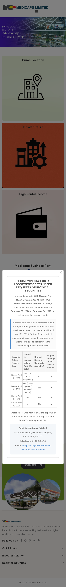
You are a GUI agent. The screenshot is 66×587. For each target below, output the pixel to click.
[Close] (61, 272)
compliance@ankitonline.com (36, 445)
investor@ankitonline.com (33, 449)
